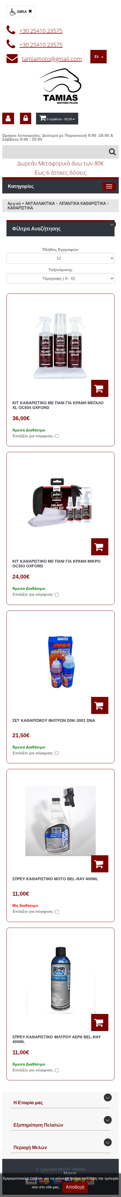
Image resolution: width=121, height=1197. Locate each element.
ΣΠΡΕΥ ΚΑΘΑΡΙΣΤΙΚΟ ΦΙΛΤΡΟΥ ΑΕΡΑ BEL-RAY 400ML (56, 1039)
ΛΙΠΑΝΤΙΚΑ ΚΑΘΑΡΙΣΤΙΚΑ (82, 203)
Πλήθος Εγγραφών (60, 249)
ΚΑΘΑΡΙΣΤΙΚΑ (20, 208)
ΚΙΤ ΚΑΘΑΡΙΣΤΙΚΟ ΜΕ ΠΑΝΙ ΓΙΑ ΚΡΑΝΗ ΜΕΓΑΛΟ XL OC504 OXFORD (58, 405)
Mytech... (72, 1173)
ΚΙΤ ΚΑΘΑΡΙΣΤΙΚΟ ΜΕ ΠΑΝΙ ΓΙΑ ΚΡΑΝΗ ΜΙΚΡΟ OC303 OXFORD (56, 563)
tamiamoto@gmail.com (52, 59)
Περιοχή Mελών (30, 1147)
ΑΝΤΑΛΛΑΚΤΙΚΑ (40, 203)
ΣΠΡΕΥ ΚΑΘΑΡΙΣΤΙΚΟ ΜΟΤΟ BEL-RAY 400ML (55, 879)
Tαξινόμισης (60, 270)
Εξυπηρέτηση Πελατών (38, 1125)
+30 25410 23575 (40, 30)
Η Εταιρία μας (28, 1102)
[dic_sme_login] (25, 118)
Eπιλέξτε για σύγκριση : (34, 436)
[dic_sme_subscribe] (8, 118)
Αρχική (14, 203)
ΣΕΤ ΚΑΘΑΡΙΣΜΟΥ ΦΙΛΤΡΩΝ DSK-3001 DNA (53, 720)
